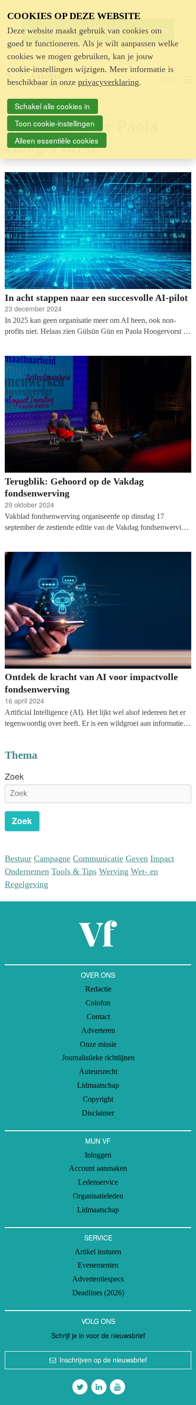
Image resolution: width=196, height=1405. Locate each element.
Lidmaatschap (98, 1085)
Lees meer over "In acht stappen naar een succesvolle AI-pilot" (98, 254)
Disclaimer (98, 1113)
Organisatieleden (98, 1196)
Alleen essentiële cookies (56, 140)
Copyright (98, 1099)
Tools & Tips (74, 871)
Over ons (98, 975)
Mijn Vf (98, 1141)
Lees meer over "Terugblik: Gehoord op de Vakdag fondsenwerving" (98, 444)
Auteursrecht (98, 1071)
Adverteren (98, 1030)
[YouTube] (117, 1387)
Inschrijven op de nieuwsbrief (103, 1359)
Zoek (14, 776)
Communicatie (98, 858)
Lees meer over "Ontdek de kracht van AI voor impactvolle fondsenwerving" (98, 640)
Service (98, 1237)
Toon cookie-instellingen (55, 123)
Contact (98, 1016)
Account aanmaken (98, 1168)
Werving (113, 871)
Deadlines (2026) (98, 1293)
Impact (162, 858)
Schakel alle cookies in (52, 106)
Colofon (98, 1003)
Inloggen (98, 1155)
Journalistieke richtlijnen (98, 1058)
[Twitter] (80, 1387)
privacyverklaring (108, 82)
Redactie (98, 989)
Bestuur (18, 858)
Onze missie (98, 1044)
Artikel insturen (98, 1252)
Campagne (52, 858)
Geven (137, 858)
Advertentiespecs (98, 1279)
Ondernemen (27, 871)
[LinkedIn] (99, 1387)
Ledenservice (98, 1182)
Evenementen (98, 1265)
